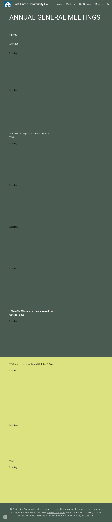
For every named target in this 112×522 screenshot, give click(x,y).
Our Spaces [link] (85, 4)
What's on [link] (70, 4)
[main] (56, 17)
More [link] (97, 4)
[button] (108, 4)
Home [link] (59, 4)
